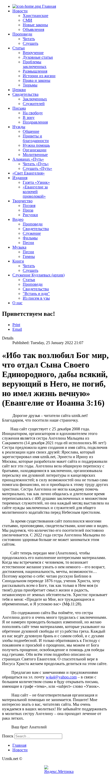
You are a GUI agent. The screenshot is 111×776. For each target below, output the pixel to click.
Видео (17, 219)
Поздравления (35, 122)
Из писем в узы (36, 298)
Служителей (34, 103)
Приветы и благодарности (36, 138)
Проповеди (22, 34)
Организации (34, 150)
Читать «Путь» (36, 164)
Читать (29, 39)
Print (16, 324)
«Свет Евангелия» (28, 173)
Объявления (33, 29)
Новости (20, 11)
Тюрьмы (30, 85)
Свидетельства (25, 94)
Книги (18, 261)
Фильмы (30, 238)
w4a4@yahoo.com (61, 677)
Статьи (18, 48)
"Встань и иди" (36, 293)
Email (17, 329)
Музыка (19, 247)
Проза (28, 210)
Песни (28, 242)
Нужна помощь (36, 145)
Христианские (35, 15)
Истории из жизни (39, 76)
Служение (32, 233)
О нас (17, 303)
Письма (19, 108)
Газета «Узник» (36, 182)
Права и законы (36, 80)
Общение (31, 131)
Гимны (29, 256)
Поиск (7, 736)
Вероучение (33, 52)
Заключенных (35, 99)
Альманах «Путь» (28, 159)
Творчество (22, 201)
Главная (48, 6)
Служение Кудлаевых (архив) (38, 275)
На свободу (33, 113)
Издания (19, 178)
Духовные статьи (38, 57)
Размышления (35, 71)
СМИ (27, 20)
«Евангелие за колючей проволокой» (35, 191)
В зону (29, 117)
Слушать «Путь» (37, 168)
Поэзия (29, 205)
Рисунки (30, 215)
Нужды (18, 127)
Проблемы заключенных (34, 64)
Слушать (30, 43)
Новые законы (35, 25)
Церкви (19, 90)
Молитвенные (35, 154)
